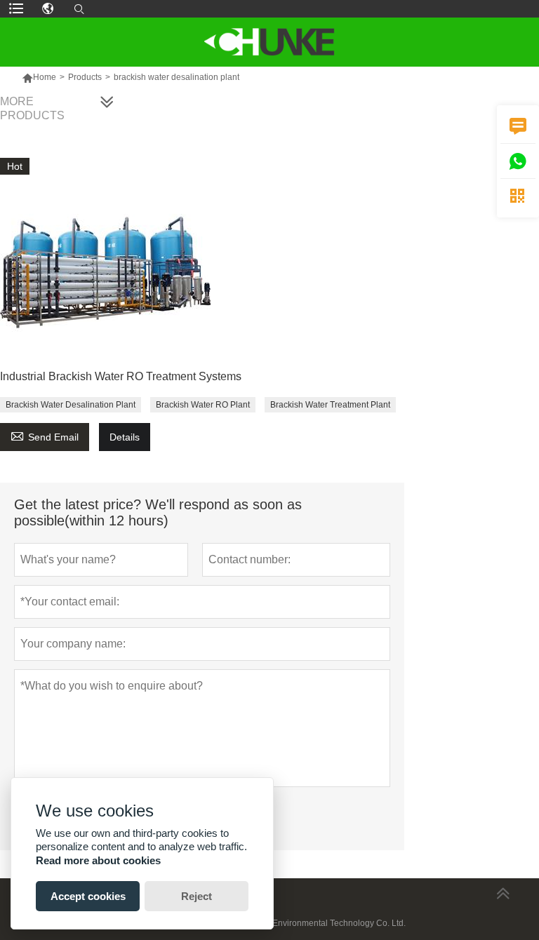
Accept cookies (88, 896)
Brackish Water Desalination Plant (70, 405)
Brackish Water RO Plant (203, 405)
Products (85, 77)
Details (124, 437)
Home (44, 77)
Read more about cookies (98, 860)
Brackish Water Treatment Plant (330, 405)
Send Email (45, 435)
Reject (196, 896)
